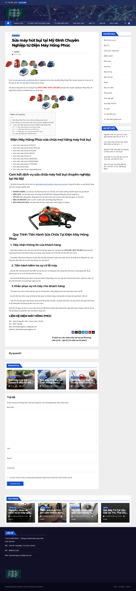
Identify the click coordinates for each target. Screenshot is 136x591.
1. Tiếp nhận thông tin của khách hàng (27, 127)
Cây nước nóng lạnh (111, 51)
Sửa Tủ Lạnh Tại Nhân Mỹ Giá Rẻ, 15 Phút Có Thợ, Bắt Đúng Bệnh (115, 167)
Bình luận (11, 407)
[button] (125, 23)
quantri (16, 52)
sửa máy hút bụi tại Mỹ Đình (24, 80)
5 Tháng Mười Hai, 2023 (81, 516)
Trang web (10, 468)
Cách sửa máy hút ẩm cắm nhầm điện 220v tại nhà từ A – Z (51, 513)
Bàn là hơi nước (110, 40)
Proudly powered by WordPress (14, 587)
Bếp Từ (92, 23)
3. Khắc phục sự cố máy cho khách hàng (28, 131)
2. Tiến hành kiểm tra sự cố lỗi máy (27, 129)
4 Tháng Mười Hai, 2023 (113, 516)
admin (23, 386)
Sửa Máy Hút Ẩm (110, 103)
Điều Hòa (107, 61)
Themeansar (39, 587)
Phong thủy (108, 93)
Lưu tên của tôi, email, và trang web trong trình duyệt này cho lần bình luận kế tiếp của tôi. (40, 477)
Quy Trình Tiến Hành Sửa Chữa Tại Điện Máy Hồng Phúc (31, 125)
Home (115, 587)
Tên (9, 448)
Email (9, 458)
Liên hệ (102, 23)
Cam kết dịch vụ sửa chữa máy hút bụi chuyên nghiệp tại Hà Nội (33, 122)
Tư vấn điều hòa (61, 23)
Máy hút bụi (16, 35)
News (106, 82)
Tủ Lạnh (107, 109)
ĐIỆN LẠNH (108, 56)
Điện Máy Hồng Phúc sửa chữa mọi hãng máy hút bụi (29, 120)
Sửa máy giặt (79, 23)
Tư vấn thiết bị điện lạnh (38, 23)
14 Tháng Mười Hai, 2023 (51, 516)
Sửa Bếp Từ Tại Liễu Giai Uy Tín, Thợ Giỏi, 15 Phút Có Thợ (115, 513)
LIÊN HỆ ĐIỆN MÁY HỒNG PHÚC (25, 133)
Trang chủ (18, 23)
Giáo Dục (107, 66)
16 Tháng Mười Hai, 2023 (19, 516)
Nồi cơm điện (109, 88)
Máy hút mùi (108, 77)
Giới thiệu (114, 23)
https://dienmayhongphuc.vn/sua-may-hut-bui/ (51, 184)
